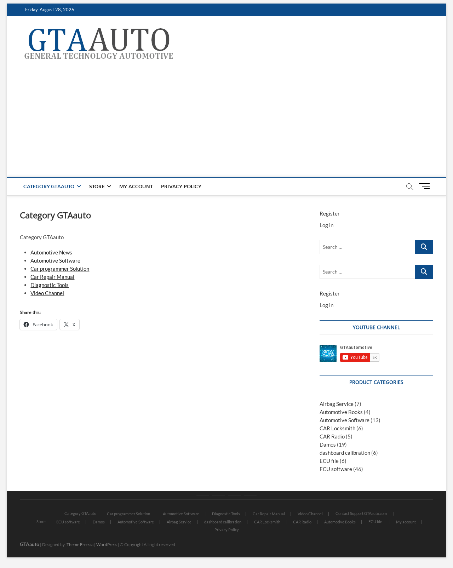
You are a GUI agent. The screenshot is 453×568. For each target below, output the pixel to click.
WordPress (106, 544)
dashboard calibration (345, 452)
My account (136, 186)
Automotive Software (55, 260)
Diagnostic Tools (49, 285)
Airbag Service (337, 404)
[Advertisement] (226, 123)
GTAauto (29, 544)
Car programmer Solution (59, 268)
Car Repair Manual (52, 277)
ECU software (336, 469)
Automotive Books (341, 412)
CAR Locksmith (337, 428)
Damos (328, 444)
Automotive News (51, 252)
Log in (326, 225)
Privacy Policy (181, 186)
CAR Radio (332, 436)
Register (330, 213)
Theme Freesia (80, 544)
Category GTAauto (48, 186)
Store (97, 186)
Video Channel (47, 293)
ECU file (329, 461)
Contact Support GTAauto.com (361, 513)
